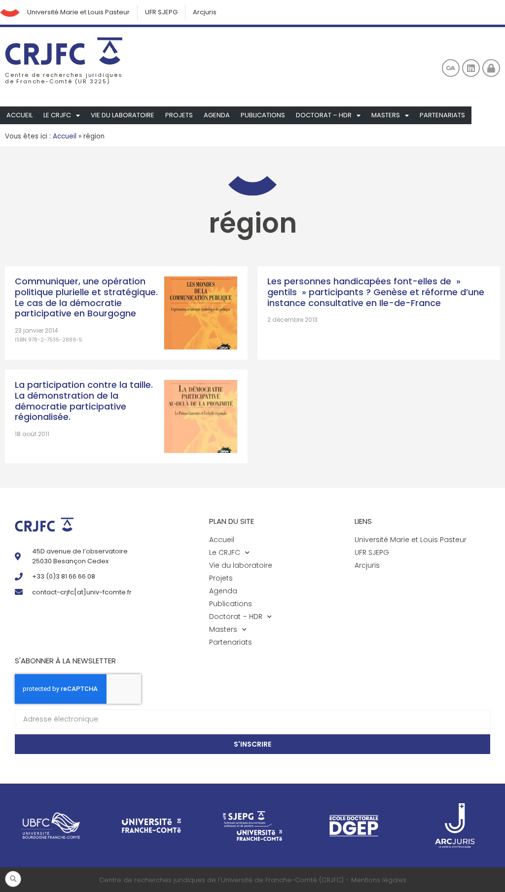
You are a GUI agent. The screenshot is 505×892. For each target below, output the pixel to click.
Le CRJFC (57, 115)
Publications (263, 115)
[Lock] (491, 68)
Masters (385, 115)
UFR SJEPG (161, 12)
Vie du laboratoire (122, 115)
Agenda (217, 115)
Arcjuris (204, 12)
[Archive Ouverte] (451, 68)
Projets (179, 115)
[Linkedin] (471, 68)
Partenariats (442, 115)
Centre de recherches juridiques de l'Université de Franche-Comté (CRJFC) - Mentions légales (252, 880)
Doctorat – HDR (324, 115)
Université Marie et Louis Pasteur (78, 12)
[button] (13, 879)
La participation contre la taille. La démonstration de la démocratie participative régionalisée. (84, 400)
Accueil (19, 115)
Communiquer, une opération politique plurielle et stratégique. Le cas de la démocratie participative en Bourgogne (86, 297)
